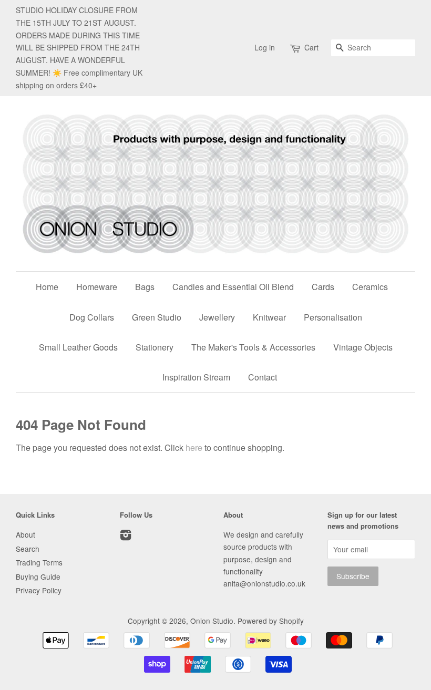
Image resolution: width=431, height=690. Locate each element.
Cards (323, 287)
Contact (262, 377)
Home (47, 287)
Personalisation (333, 317)
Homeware (96, 287)
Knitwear (269, 317)
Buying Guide (38, 576)
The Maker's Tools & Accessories (253, 347)
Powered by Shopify (271, 620)
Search (27, 548)
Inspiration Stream (196, 377)
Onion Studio (211, 620)
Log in (264, 47)
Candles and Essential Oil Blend (233, 287)
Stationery (154, 347)
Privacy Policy (38, 590)
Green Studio (156, 317)
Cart (311, 47)
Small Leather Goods (78, 347)
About (25, 534)
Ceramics (370, 287)
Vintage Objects (363, 347)
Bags (145, 287)
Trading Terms (39, 562)
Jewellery (217, 317)
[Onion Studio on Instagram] (125, 536)
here (194, 447)
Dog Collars (91, 317)
